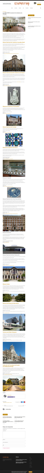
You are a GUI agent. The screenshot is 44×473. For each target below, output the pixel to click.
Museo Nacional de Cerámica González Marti (14, 42)
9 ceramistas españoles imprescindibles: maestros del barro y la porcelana (8, 421)
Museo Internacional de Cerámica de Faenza (13, 72)
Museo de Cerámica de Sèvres (10, 147)
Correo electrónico (5, 442)
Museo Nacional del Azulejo (9, 127)
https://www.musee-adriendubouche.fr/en (9, 265)
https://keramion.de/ (6, 242)
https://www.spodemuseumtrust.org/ (8, 186)
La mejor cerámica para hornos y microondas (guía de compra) (19, 421)
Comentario (4, 430)
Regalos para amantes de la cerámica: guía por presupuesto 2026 (20, 417)
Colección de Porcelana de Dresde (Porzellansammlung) (11, 365)
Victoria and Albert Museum (10, 332)
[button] (39, 4)
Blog (30, 457)
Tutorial (30, 465)
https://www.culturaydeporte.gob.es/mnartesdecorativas (11, 213)
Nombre (4, 439)
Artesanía (31, 463)
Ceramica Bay (9, 395)
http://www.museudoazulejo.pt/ (8, 132)
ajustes (25, 472)
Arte (3, 11)
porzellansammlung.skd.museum (8, 374)
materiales (8, 402)
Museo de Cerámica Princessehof (11, 106)
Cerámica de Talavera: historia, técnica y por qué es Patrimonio (7, 3)
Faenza (11, 74)
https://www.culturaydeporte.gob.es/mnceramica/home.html (11, 53)
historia (6, 402)
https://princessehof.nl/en (7, 113)
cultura (4, 402)
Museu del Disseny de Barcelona (11, 303)
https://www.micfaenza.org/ (7, 85)
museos (11, 402)
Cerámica (5, 11)
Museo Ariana (6, 284)
